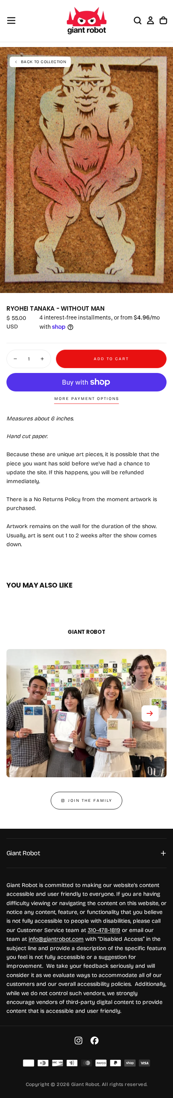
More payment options (86, 398)
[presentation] (162, 282)
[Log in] (150, 20)
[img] (28, 1063)
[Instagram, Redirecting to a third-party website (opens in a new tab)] (78, 1040)
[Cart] (163, 20)
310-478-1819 (104, 930)
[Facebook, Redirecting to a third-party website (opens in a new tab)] (94, 1040)
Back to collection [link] (43, 62)
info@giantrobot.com (56, 939)
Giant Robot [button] (23, 853)
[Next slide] (150, 713)
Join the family (90, 800)
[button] (11, 20)
